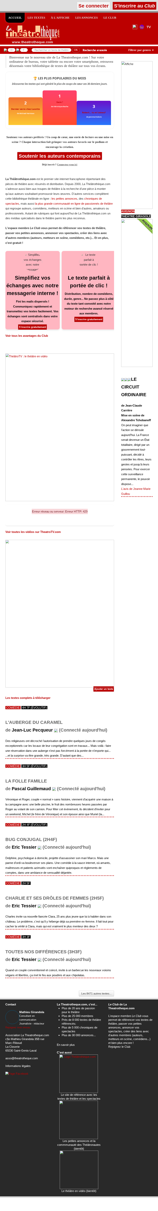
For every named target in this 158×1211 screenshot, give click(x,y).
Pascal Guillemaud (31, 788)
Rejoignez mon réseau (17, 1027)
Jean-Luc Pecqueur (32, 730)
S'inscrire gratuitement (32, 327)
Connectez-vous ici (67, 164)
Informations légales (18, 1066)
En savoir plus (66, 1044)
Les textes (36, 17)
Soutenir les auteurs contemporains (59, 156)
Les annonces (86, 17)
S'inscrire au (134, 5)
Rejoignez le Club (119, 1046)
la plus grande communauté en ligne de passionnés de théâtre (74, 203)
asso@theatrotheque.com (21, 1058)
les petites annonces (64, 198)
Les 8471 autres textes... (96, 993)
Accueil (15, 17)
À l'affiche (60, 17)
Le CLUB (109, 17)
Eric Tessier (24, 847)
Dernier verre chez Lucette (25, 109)
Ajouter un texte (103, 689)
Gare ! (59, 102)
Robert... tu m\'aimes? (94, 112)
